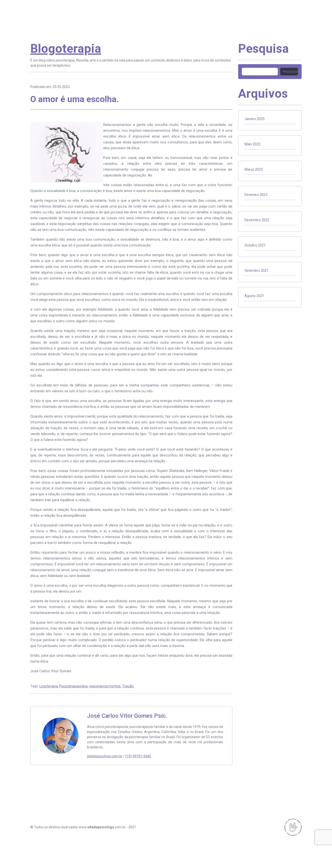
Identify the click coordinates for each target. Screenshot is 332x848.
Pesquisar (290, 71)
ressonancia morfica (105, 686)
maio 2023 (253, 144)
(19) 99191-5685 (138, 756)
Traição (127, 686)
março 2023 (254, 169)
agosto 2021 (254, 296)
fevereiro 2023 (256, 195)
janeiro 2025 (255, 119)
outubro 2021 (255, 245)
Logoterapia (48, 686)
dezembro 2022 (257, 220)
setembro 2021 (257, 270)
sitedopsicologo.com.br (104, 756)
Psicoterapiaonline (73, 686)
